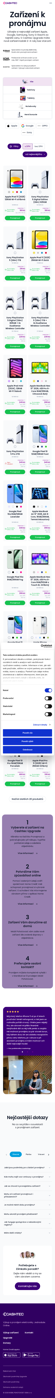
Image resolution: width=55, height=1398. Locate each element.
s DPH (27, 146)
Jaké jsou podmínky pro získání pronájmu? (24, 1167)
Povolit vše (27, 733)
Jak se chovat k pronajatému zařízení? (22, 1186)
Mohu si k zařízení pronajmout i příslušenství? (18, 1195)
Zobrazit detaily (40, 725)
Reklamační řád (9, 1371)
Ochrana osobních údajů (13, 1387)
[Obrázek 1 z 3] (22, 1051)
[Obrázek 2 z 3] (27, 1051)
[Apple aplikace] (11, 1355)
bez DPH (39, 146)
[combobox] (35, 154)
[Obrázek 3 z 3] (32, 1051)
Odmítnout (27, 750)
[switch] (48, 698)
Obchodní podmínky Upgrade (15, 1376)
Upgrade (7, 1337)
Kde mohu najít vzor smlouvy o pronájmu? (23, 1177)
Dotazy (7, 1342)
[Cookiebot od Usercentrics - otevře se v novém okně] (41, 646)
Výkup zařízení (11, 1332)
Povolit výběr (27, 741)
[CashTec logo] (13, 3)
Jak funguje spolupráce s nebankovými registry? (22, 1223)
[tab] (27, 82)
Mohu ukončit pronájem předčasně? (21, 1214)
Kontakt (29, 1332)
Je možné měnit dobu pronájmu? (19, 1205)
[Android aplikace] (31, 1355)
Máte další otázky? (13, 1233)
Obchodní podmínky (11, 1382)
